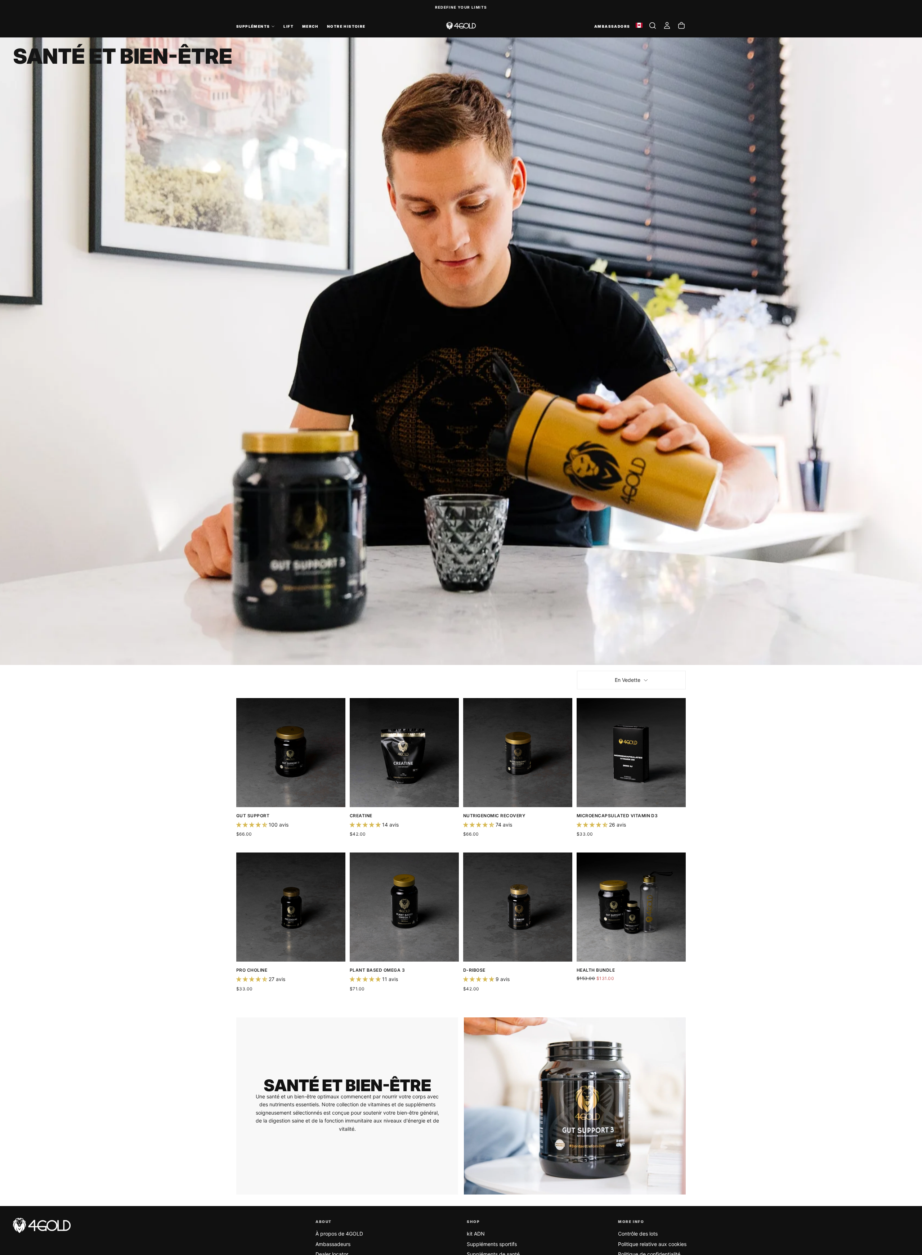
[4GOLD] (42, 1225)
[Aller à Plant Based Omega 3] (404, 907)
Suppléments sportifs (492, 1244)
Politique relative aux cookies (652, 1244)
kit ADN (476, 1234)
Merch (310, 26)
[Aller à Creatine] (404, 752)
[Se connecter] (667, 25)
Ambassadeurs (332, 1244)
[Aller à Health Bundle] (631, 907)
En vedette (627, 680)
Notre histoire (346, 26)
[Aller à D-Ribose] (517, 907)
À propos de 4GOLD (339, 1234)
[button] (652, 25)
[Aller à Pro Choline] (290, 907)
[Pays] (639, 25)
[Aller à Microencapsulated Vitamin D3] (631, 752)
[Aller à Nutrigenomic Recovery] (517, 752)
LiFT (288, 26)
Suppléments (253, 26)
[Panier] (681, 25)
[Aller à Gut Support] (290, 752)
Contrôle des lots (638, 1234)
